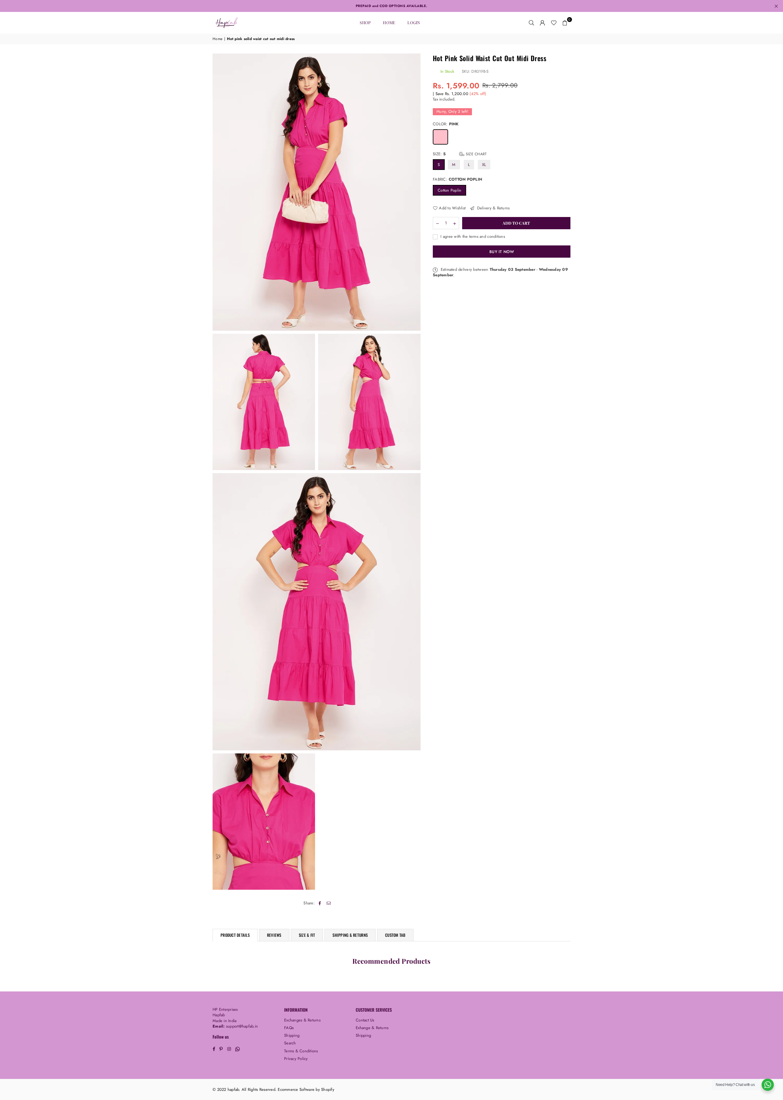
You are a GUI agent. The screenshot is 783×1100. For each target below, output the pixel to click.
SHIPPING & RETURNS (350, 935)
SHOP (365, 22)
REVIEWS (274, 935)
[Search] (531, 22)
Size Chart (476, 154)
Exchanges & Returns (302, 1020)
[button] (564, 22)
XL (484, 164)
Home (389, 22)
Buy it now (501, 251)
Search (290, 1043)
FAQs (289, 1028)
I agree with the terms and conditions (472, 236)
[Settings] (542, 22)
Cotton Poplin (449, 190)
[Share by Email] (329, 903)
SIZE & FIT (307, 935)
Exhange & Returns (372, 1028)
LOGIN (413, 22)
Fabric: (457, 179)
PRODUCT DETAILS (235, 935)
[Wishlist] (553, 22)
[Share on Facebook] (319, 903)
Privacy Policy (296, 1058)
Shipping (291, 1035)
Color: (446, 124)
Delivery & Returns (493, 208)
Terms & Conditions (301, 1051)
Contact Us (365, 1020)
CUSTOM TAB (395, 935)
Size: (460, 154)
